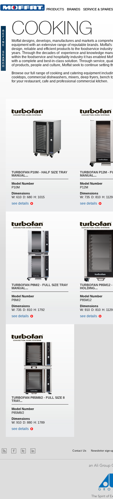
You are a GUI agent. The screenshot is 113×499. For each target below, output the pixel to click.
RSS (4, 450)
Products (55, 9)
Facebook (13, 450)
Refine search (3, 48)
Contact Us (79, 450)
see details (20, 203)
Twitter (23, 450)
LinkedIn (32, 450)
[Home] (22, 7)
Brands (73, 9)
